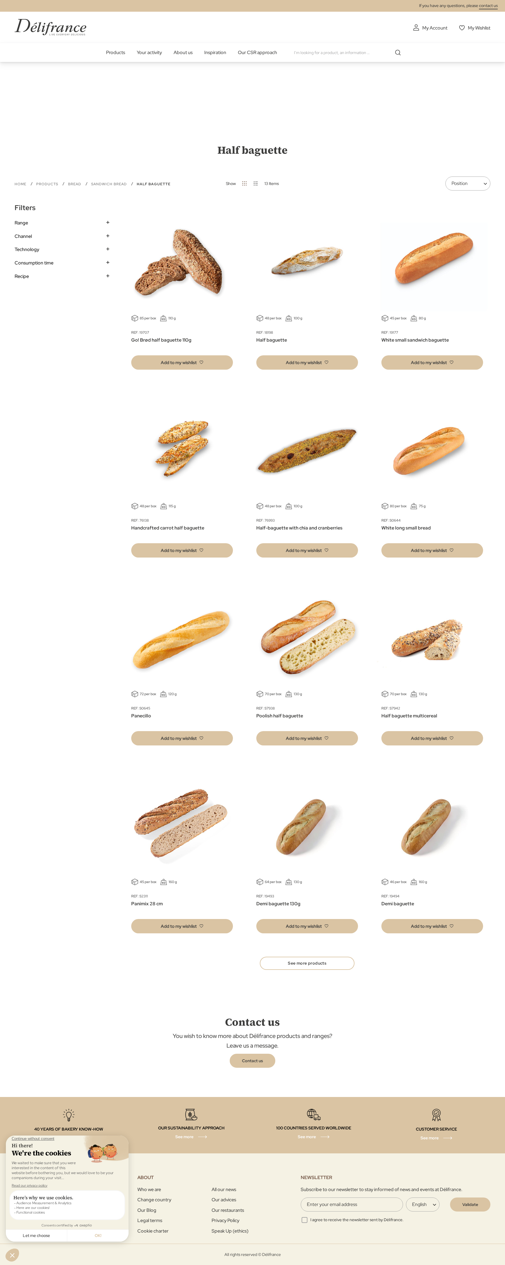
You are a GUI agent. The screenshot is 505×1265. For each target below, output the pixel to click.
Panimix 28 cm (147, 904)
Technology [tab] (27, 249)
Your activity (149, 52)
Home (21, 184)
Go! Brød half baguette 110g (161, 340)
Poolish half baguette (279, 716)
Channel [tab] (23, 236)
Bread (75, 184)
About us (183, 52)
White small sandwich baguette (415, 340)
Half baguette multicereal (409, 716)
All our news (224, 1189)
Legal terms (149, 1220)
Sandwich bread (109, 184)
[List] (256, 183)
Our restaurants (228, 1210)
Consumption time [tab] (34, 263)
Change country (154, 1200)
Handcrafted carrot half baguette (167, 528)
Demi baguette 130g (278, 904)
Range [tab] (21, 223)
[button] (182, 362)
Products (115, 52)
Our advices (224, 1200)
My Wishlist (479, 28)
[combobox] (349, 53)
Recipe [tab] (22, 276)
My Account (434, 28)
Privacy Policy (225, 1220)
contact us (488, 5)
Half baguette (271, 340)
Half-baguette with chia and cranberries (299, 528)
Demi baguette (397, 904)
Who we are (149, 1189)
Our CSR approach (257, 52)
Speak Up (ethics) (230, 1231)
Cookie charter (153, 1231)
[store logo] (50, 27)
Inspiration (215, 52)
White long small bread (406, 528)
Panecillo (141, 716)
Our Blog (146, 1210)
